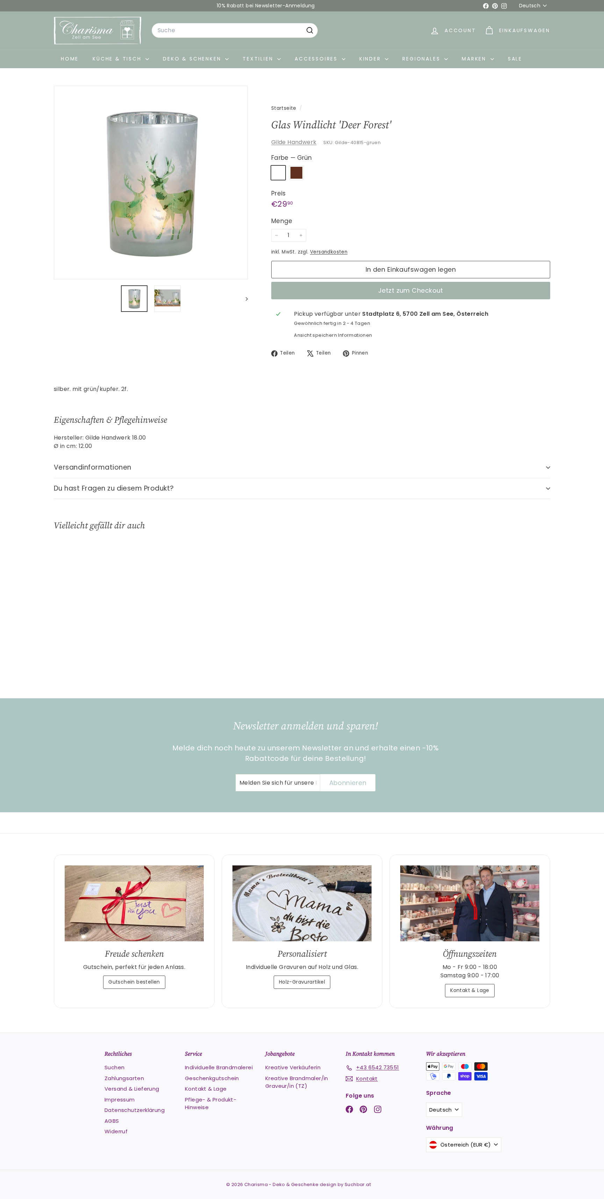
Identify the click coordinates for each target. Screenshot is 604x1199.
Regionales (422, 58)
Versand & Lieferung (132, 1088)
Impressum (120, 1099)
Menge (282, 221)
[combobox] (235, 30)
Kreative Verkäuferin (293, 1067)
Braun (296, 173)
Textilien (259, 58)
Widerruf (116, 1131)
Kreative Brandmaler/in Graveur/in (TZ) (296, 1082)
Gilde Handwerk (294, 142)
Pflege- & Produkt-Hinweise (210, 1103)
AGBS (112, 1121)
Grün (278, 173)
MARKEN (475, 58)
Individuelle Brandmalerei (219, 1067)
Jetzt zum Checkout (410, 290)
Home (70, 58)
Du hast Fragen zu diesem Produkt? (114, 488)
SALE (515, 58)
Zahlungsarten (124, 1078)
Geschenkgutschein (212, 1078)
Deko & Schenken (193, 58)
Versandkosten (328, 252)
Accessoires (317, 58)
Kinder (371, 58)
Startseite (284, 108)
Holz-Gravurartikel (302, 981)
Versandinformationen (92, 467)
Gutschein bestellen (134, 981)
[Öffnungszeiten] (469, 903)
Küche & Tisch (118, 58)
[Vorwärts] (243, 299)
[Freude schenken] (134, 903)
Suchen (114, 1067)
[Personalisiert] (302, 903)
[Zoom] (150, 182)
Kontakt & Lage (469, 990)
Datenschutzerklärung (135, 1110)
